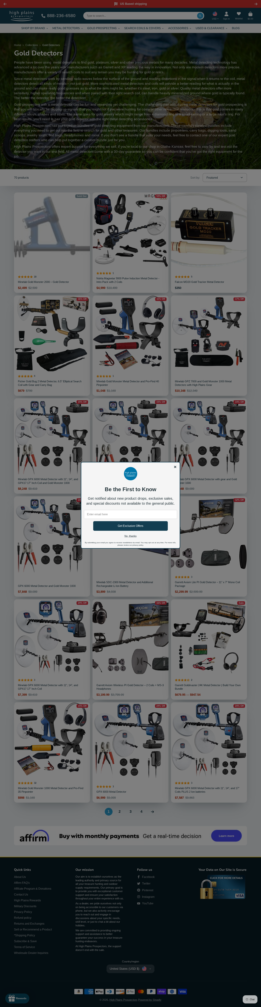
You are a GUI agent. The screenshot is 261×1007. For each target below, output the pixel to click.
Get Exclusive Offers (130, 525)
